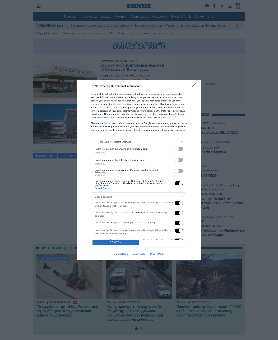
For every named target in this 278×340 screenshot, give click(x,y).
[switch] (179, 149)
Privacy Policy (157, 254)
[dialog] (139, 170)
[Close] (195, 86)
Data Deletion (121, 254)
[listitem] (139, 141)
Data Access (139, 254)
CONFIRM (116, 242)
